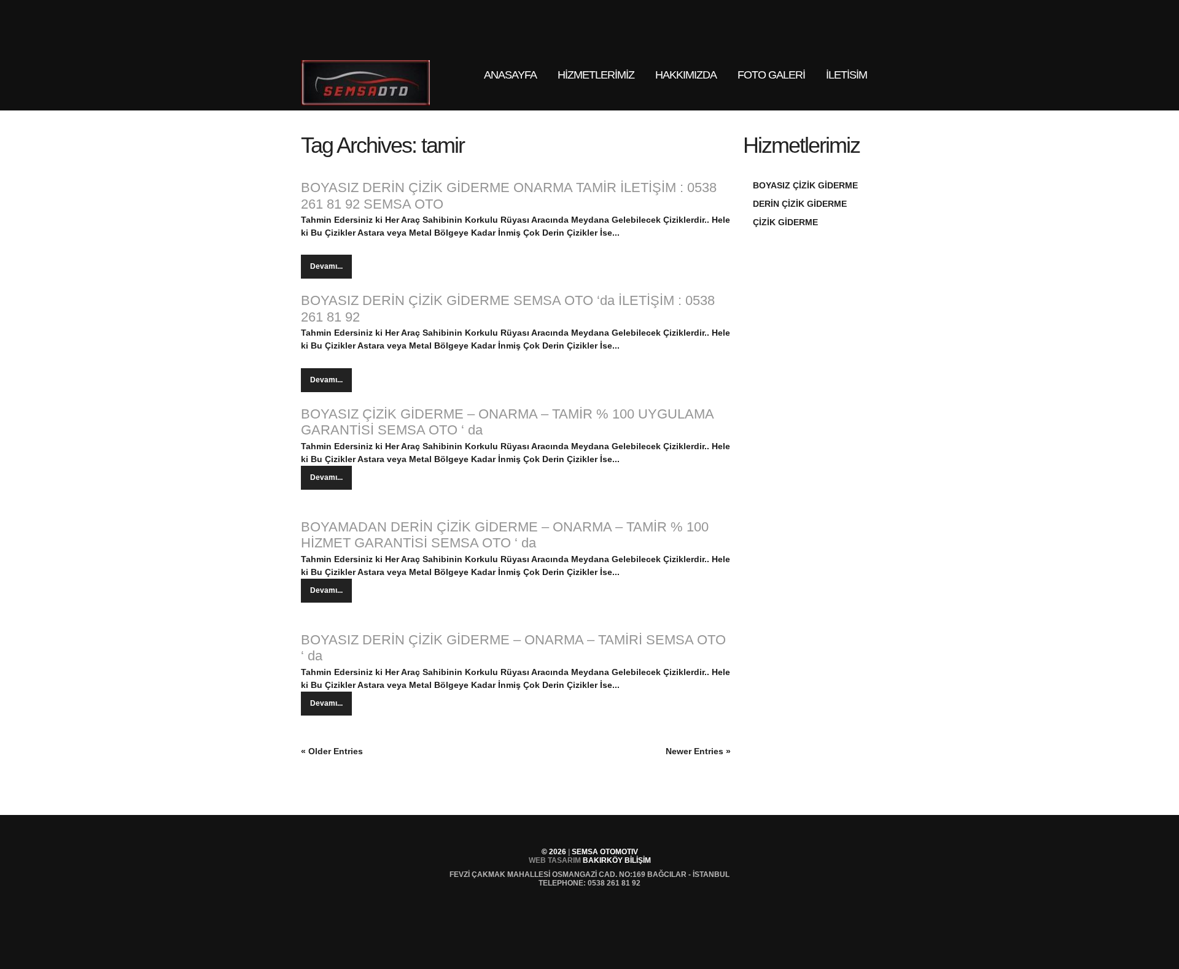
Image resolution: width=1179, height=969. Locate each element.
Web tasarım (555, 860)
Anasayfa (510, 75)
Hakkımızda (686, 75)
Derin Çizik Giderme (800, 204)
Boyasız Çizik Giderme (805, 185)
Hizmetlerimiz (590, 85)
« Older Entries (332, 751)
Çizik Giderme (785, 222)
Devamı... (326, 266)
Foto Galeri (771, 75)
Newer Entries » (698, 751)
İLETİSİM (846, 75)
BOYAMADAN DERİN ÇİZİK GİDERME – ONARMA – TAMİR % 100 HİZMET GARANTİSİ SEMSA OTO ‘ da (505, 534)
